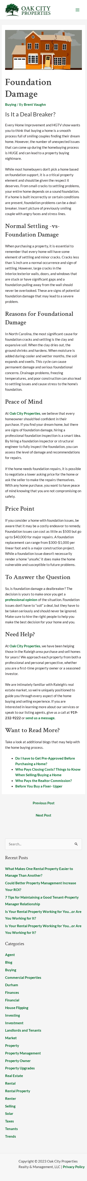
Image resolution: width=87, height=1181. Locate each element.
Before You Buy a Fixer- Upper (38, 786)
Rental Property (17, 1091)
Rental (10, 1083)
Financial (12, 1000)
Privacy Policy (74, 1167)
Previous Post (44, 803)
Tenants (11, 1129)
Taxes (9, 1121)
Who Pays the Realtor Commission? (43, 781)
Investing (12, 1015)
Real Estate (14, 1076)
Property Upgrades (20, 1068)
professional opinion (21, 600)
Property (12, 1046)
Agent (10, 955)
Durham (11, 985)
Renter (10, 1099)
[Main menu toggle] (77, 10)
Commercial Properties (23, 978)
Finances (12, 993)
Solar (9, 1114)
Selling (10, 1106)
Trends (10, 1136)
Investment (14, 1023)
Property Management (23, 1053)
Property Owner (18, 1061)
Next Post (43, 815)
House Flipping (16, 1008)
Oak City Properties (25, 413)
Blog (8, 962)
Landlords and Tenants (23, 1030)
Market (11, 1038)
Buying (10, 105)
